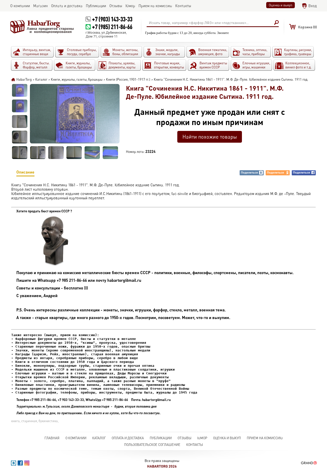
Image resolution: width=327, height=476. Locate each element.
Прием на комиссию (265, 438)
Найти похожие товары (209, 136)
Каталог (99, 438)
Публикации (161, 438)
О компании (75, 438)
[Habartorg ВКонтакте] (13, 463)
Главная (52, 438)
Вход (312, 6)
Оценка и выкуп (280, 5)
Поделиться (249, 172)
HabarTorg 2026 (162, 466)
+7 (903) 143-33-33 (112, 19)
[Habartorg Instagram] (26, 463)
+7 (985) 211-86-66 (112, 26)
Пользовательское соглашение (152, 445)
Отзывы (184, 438)
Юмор (202, 438)
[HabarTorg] (42, 26)
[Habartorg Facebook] (20, 463)
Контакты (194, 445)
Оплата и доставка (128, 438)
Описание (25, 171)
